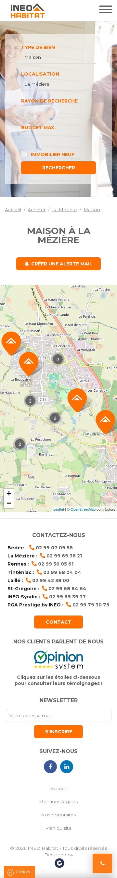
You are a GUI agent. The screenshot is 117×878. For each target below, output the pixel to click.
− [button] (9, 503)
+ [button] (9, 493)
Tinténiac (19, 572)
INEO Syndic (22, 597)
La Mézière (21, 556)
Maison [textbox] (32, 57)
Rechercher (58, 168)
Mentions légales (58, 801)
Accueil (58, 788)
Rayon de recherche (49, 101)
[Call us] (102, 863)
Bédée (15, 548)
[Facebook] (50, 766)
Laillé (13, 580)
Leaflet (58, 509)
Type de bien (38, 47)
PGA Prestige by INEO (34, 605)
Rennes (16, 564)
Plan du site (58, 828)
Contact (59, 622)
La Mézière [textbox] (36, 84)
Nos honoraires (58, 815)
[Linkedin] (66, 766)
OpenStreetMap (83, 509)
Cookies (23, 871)
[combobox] (58, 57)
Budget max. (38, 127)
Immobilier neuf (52, 154)
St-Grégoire (22, 588)
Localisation (40, 74)
